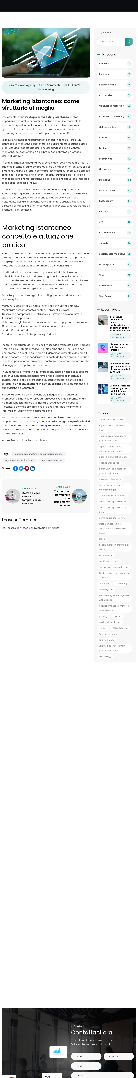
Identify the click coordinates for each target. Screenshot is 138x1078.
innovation (104, 583)
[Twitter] (21, 468)
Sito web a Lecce (108, 634)
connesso (22, 528)
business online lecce (110, 479)
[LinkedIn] (32, 468)
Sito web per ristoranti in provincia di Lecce (112, 648)
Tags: (5, 454)
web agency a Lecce (45, 425)
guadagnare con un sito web (114, 567)
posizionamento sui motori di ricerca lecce (114, 608)
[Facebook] (15, 468)
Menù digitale (106, 589)
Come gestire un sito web (112, 495)
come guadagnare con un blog (112, 510)
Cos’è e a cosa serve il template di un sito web (31, 498)
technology (105, 656)
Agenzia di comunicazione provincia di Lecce (112, 438)
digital (102, 538)
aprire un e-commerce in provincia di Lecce (112, 471)
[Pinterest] (26, 468)
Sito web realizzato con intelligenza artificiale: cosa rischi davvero (120, 389)
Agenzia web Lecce (51, 460)
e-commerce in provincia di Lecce (114, 547)
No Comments (52, 85)
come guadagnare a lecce (113, 501)
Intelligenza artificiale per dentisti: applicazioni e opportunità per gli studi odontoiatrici (120, 324)
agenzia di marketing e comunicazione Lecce (39, 454)
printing (103, 616)
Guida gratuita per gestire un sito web (114, 575)
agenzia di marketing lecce (19, 460)
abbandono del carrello (111, 419)
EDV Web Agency (25, 85)
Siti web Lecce (120, 628)
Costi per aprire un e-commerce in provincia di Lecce (112, 528)
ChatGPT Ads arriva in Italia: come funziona (120, 347)
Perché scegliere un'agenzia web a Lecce (114, 597)
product (117, 616)
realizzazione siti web (110, 622)
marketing (121, 583)
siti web (103, 628)
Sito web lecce (107, 640)
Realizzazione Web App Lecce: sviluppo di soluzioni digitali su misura (120, 367)
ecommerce (105, 555)
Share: (6, 468)
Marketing (48, 89)
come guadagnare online (112, 518)
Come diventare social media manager (111, 487)
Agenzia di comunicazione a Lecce (113, 428)
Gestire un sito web (109, 561)
